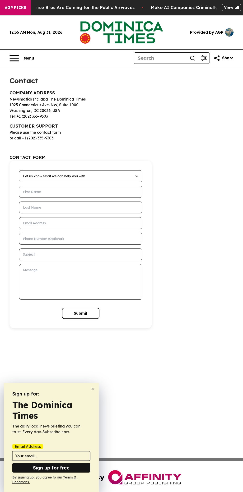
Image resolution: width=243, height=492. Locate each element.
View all (231, 7)
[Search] (192, 58)
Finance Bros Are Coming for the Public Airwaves (81, 7)
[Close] (92, 389)
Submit (81, 313)
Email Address (28, 446)
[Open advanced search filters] (204, 58)
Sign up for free (51, 468)
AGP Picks (15, 7)
